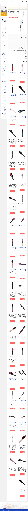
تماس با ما (2, 506)
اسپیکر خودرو (4, 56)
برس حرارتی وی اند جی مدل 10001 (12, 269)
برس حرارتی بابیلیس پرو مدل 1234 (22, 225)
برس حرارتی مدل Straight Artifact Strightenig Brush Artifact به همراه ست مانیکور (12, 379)
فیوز (3, 81)
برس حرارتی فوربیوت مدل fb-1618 (22, 400)
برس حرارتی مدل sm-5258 (23, 356)
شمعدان (4, 76)
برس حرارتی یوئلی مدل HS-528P (12, 116)
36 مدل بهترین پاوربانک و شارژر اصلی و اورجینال (4, 29)
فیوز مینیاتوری (4, 82)
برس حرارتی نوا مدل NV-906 (23, 422)
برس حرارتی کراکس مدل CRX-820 (22, 487)
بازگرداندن (26, 53)
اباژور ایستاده (4, 47)
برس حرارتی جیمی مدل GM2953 (12, 444)
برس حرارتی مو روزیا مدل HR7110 (22, 247)
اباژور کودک (4, 52)
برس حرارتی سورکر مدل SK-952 (12, 291)
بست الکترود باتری (4, 57)
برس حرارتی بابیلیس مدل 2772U (12, 422)
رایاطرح (4, 510)
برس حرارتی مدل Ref (14, 334)
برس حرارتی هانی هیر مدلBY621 (12, 138)
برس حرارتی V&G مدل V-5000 (22, 94)
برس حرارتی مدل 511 (24, 138)
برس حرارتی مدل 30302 (13, 225)
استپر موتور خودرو (4, 53)
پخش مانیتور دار (4, 95)
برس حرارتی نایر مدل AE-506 (13, 72)
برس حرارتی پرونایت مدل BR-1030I (22, 203)
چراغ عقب (4, 110)
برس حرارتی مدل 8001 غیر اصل (23, 8)
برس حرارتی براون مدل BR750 (22, 181)
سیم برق (5, 73)
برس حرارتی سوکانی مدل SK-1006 (22, 444)
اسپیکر (3, 55)
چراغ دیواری (4, 108)
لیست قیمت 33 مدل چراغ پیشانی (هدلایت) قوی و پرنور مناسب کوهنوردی (4, 25)
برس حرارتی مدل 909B (13, 400)
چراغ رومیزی (4, 109)
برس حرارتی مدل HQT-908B (23, 334)
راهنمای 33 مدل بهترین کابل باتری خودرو (4, 20)
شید (4, 79)
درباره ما (5, 506)
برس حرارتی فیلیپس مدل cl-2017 (22, 291)
